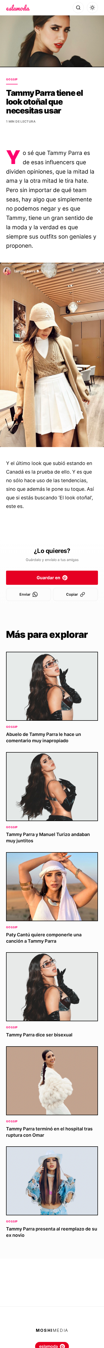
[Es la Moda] (18, 7)
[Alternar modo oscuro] (92, 7)
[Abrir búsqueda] (78, 7)
